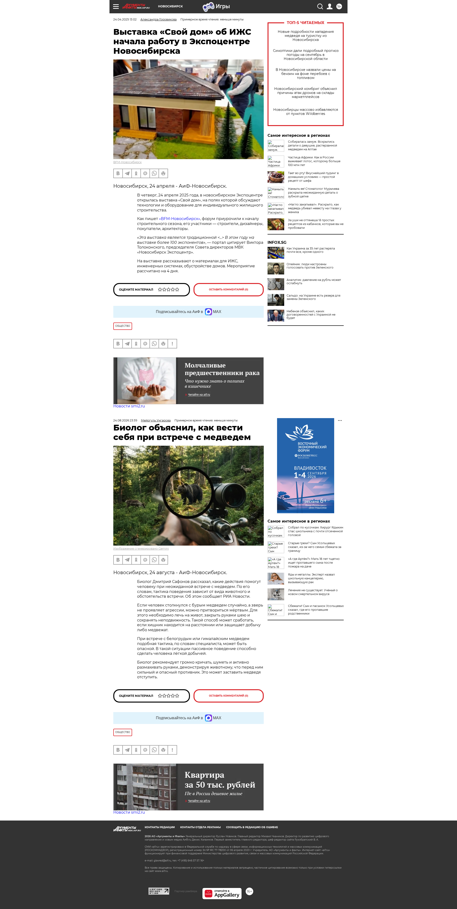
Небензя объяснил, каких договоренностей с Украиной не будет (311, 315)
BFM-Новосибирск (127, 162)
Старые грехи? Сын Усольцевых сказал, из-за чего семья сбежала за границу (314, 546)
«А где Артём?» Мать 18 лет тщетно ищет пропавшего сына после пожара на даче (314, 562)
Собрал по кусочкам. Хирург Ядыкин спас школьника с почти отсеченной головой (315, 531)
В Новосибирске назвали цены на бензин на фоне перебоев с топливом (306, 74)
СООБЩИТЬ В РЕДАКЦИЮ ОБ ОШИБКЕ (252, 827)
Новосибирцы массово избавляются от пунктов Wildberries (305, 112)
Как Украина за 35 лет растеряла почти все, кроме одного (311, 250)
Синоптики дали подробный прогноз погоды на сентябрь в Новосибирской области (305, 55)
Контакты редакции (160, 827)
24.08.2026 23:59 (125, 420)
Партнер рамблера (185, 891)
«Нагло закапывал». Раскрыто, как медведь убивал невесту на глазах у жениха (314, 208)
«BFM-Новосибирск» (179, 218)
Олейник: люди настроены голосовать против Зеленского (310, 266)
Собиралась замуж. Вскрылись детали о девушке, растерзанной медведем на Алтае (312, 145)
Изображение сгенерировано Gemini (141, 548)
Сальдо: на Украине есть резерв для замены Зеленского (313, 297)
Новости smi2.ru (129, 406)
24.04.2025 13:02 (125, 19)
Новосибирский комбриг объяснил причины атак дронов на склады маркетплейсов (305, 93)
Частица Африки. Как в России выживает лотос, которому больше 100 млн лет (314, 161)
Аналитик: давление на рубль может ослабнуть (314, 281)
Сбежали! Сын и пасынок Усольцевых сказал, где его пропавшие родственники (316, 609)
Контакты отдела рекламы (200, 827)
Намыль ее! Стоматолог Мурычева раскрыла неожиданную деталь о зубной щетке (313, 192)
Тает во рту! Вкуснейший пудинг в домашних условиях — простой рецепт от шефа (313, 176)
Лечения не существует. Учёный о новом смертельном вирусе (313, 592)
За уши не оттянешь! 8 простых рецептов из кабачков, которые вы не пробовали (315, 224)
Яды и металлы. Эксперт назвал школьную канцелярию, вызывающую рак (311, 578)
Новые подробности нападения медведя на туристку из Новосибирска (306, 36)
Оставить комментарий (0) (228, 289)
